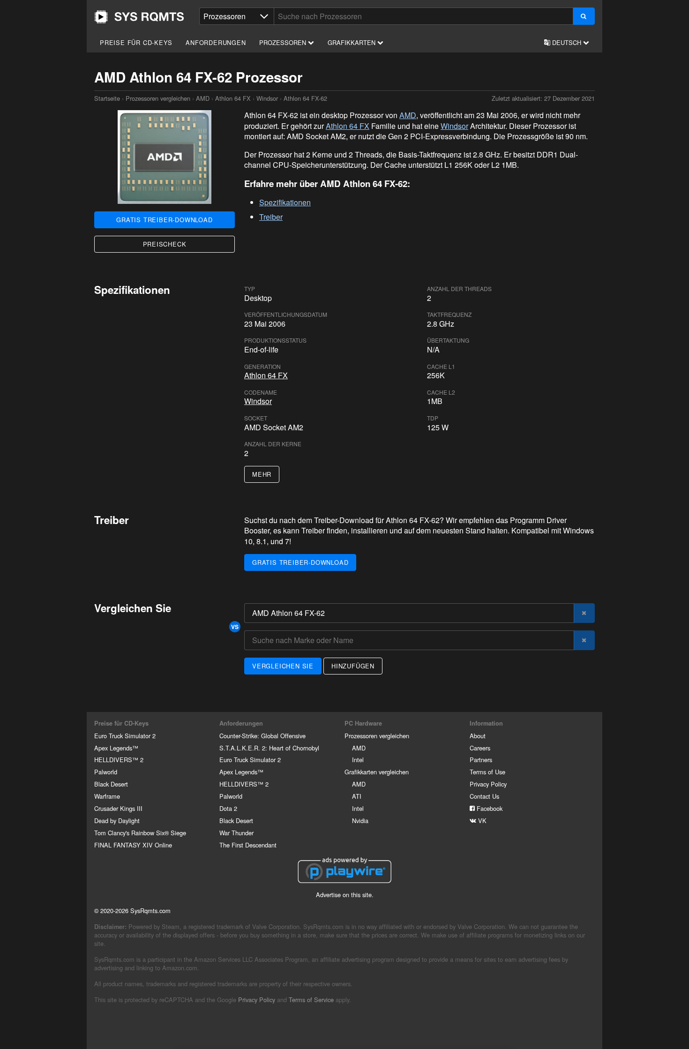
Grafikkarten (352, 42)
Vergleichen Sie (283, 665)
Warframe (107, 796)
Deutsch (566, 42)
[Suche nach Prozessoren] (584, 16)
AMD (203, 98)
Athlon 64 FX (233, 98)
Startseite (139, 16)
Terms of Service (311, 999)
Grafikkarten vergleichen (376, 771)
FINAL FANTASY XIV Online (133, 844)
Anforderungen (216, 42)
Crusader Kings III (118, 808)
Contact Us (484, 796)
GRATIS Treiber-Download (164, 219)
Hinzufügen (352, 665)
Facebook (488, 808)
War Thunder (236, 832)
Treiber (271, 216)
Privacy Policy (488, 783)
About (478, 735)
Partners (481, 759)
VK (481, 820)
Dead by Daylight (117, 820)
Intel (358, 759)
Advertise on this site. (345, 894)
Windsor (267, 98)
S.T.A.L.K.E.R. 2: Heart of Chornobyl (269, 747)
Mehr (261, 474)
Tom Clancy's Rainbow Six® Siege (140, 832)
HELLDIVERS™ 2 (118, 759)
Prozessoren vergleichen (158, 98)
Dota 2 (228, 808)
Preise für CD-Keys (136, 42)
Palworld (105, 771)
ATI (356, 796)
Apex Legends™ (116, 747)
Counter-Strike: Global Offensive (262, 735)
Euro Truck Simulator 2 (125, 735)
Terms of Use (487, 771)
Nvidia (360, 820)
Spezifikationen (285, 202)
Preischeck (165, 244)
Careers (480, 747)
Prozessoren (283, 42)
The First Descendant (248, 844)
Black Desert (111, 783)
